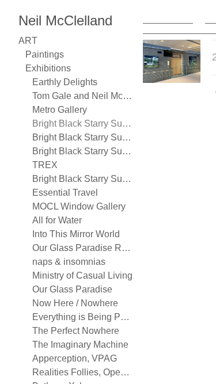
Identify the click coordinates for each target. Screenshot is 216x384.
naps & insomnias (68, 262)
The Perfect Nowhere (75, 331)
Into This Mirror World (76, 234)
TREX (45, 165)
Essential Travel (65, 192)
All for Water (57, 220)
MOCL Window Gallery (79, 206)
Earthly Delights (64, 82)
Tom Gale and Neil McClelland (83, 96)
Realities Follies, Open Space (83, 372)
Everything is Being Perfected (83, 317)
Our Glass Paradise (72, 289)
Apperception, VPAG (74, 358)
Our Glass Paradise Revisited (83, 248)
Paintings (44, 54)
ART (27, 40)
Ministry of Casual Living (82, 275)
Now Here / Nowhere (75, 303)
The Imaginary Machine (80, 344)
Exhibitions (48, 68)
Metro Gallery (59, 110)
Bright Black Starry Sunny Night (83, 123)
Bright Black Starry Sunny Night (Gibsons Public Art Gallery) (83, 151)
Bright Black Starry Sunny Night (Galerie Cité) (83, 137)
